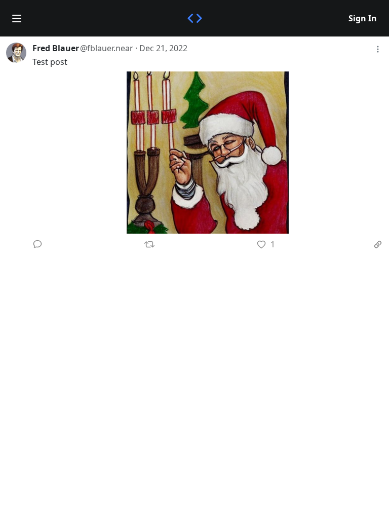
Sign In (362, 18)
